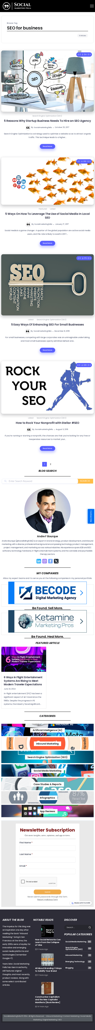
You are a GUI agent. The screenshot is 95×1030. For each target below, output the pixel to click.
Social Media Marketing (47, 770)
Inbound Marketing (47, 743)
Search (85, 481)
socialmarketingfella (43, 127)
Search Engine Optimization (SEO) (47, 116)
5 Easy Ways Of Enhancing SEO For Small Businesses (47, 324)
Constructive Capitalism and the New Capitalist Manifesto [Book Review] (47, 999)
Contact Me (91, 516)
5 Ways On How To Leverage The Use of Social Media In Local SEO (47, 216)
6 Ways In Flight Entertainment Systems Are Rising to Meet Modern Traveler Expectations (23, 680)
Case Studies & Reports (48, 784)
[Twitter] (56, 561)
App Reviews (47, 811)
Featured (43, 209)
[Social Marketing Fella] (17, 5)
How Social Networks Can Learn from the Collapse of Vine (47, 942)
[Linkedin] (38, 561)
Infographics (47, 797)
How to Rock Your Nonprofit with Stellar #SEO (47, 423)
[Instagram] (44, 561)
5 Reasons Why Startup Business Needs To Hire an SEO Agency (47, 121)
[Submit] (90, 927)
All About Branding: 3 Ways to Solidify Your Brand (48, 969)
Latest (53, 209)
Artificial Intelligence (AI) (47, 730)
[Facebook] (50, 561)
